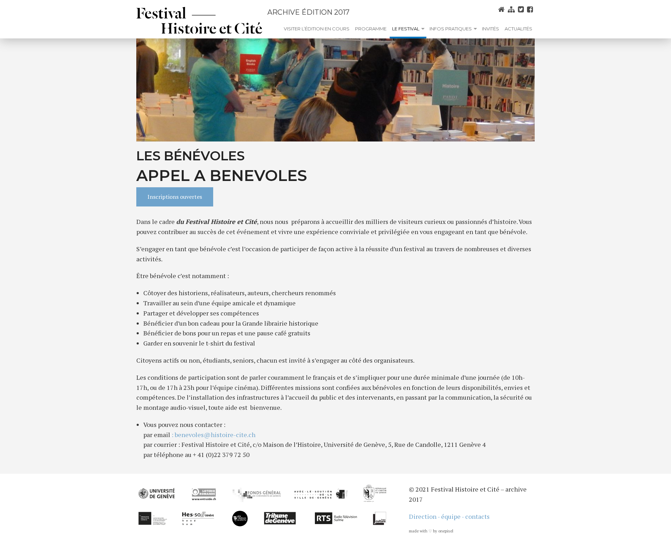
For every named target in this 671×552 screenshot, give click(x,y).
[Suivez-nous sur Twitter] (522, 9)
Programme (371, 28)
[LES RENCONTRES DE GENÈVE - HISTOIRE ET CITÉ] (199, 20)
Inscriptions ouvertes (174, 197)
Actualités (518, 28)
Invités (490, 28)
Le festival (405, 28)
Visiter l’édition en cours (316, 28)
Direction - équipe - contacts (449, 516)
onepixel (445, 531)
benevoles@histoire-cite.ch (215, 434)
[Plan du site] (512, 9)
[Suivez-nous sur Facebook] (531, 9)
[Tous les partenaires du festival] (261, 504)
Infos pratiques (451, 28)
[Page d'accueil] (502, 9)
